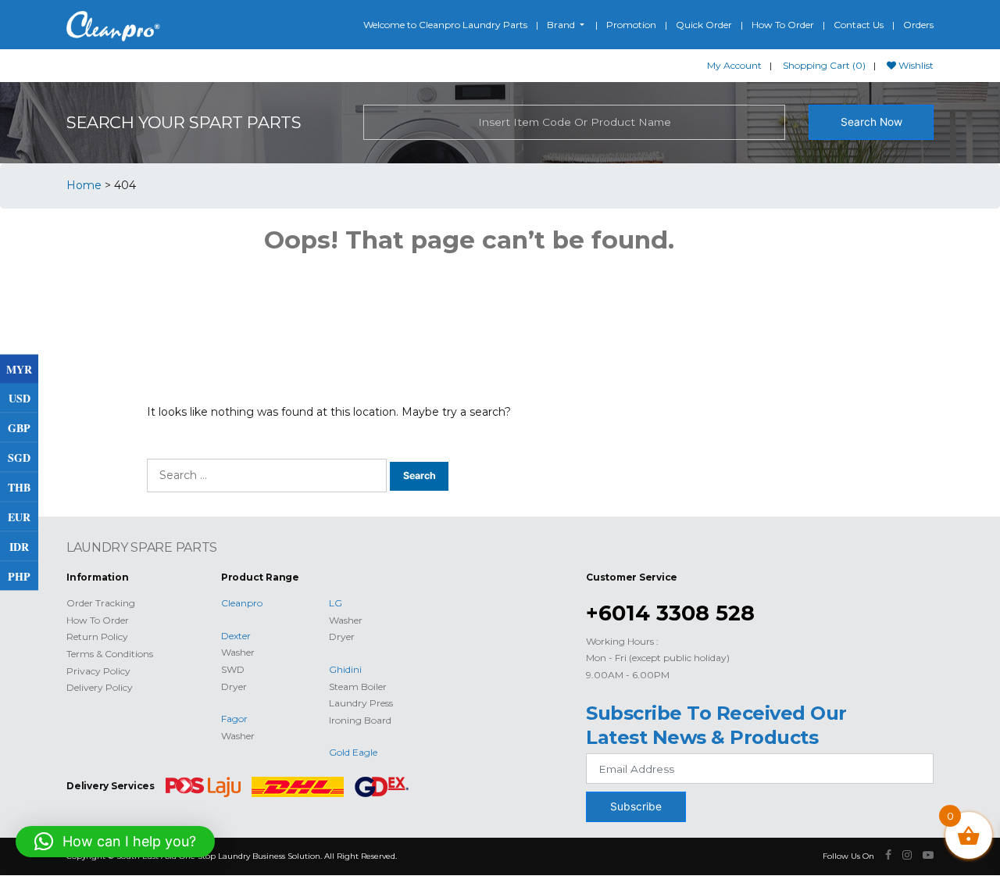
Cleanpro (241, 603)
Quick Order (704, 24)
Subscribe (636, 806)
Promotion (631, 24)
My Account (734, 65)
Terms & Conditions (109, 654)
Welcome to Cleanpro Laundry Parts (445, 24)
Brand (562, 24)
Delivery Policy (99, 687)
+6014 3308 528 (670, 613)
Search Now (871, 122)
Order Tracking (100, 603)
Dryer (234, 686)
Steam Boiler (358, 686)
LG (335, 603)
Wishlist (915, 65)
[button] (115, 841)
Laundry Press (361, 703)
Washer (238, 652)
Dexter (236, 636)
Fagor (234, 718)
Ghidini (345, 669)
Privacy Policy (98, 671)
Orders (918, 24)
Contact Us (859, 24)
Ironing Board (360, 720)
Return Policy (97, 636)
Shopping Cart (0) (824, 65)
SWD (233, 669)
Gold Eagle (353, 752)
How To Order (783, 24)
